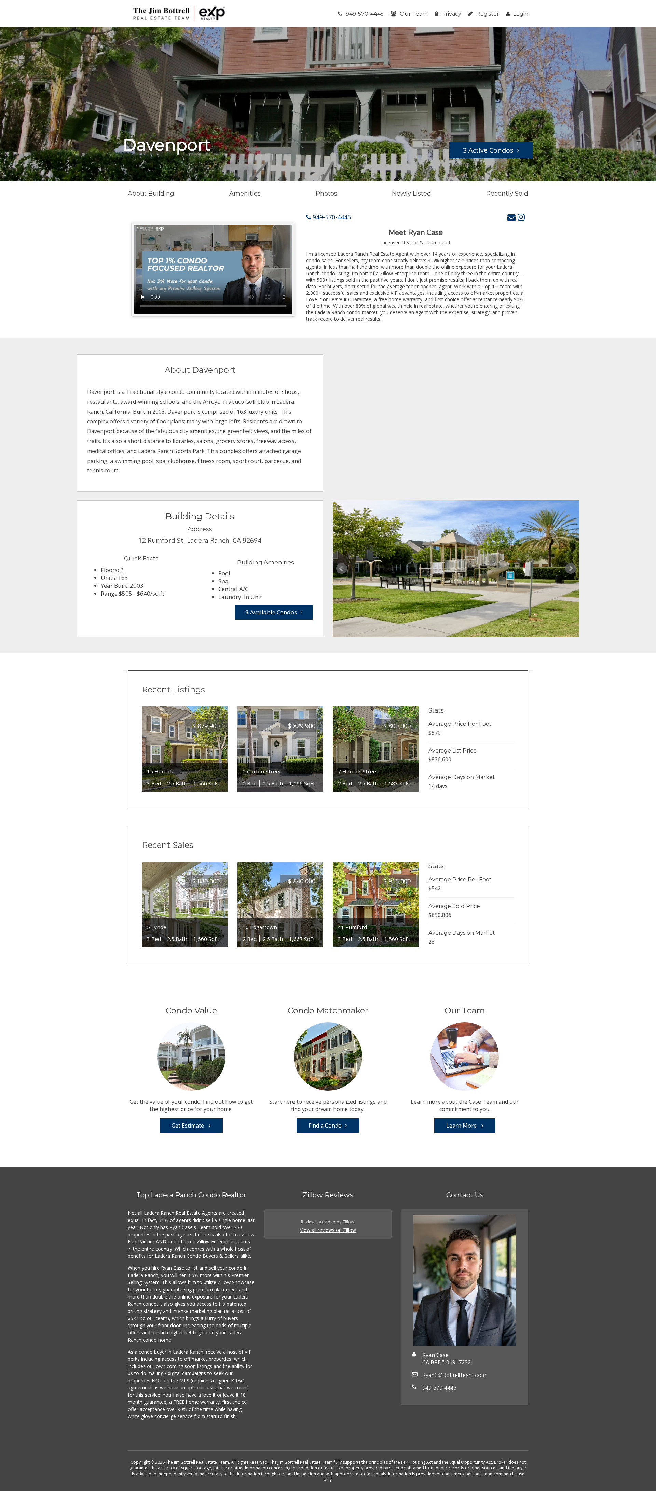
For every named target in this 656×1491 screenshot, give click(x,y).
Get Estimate (188, 1125)
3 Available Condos (271, 612)
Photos (326, 193)
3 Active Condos (488, 150)
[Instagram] (521, 217)
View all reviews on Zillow (328, 1230)
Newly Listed (411, 193)
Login (520, 14)
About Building (151, 193)
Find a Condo (325, 1125)
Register (487, 14)
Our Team (414, 14)
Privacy (451, 14)
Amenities (245, 193)
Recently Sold (507, 193)
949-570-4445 (365, 14)
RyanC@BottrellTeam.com (454, 1375)
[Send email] (511, 217)
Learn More (462, 1125)
